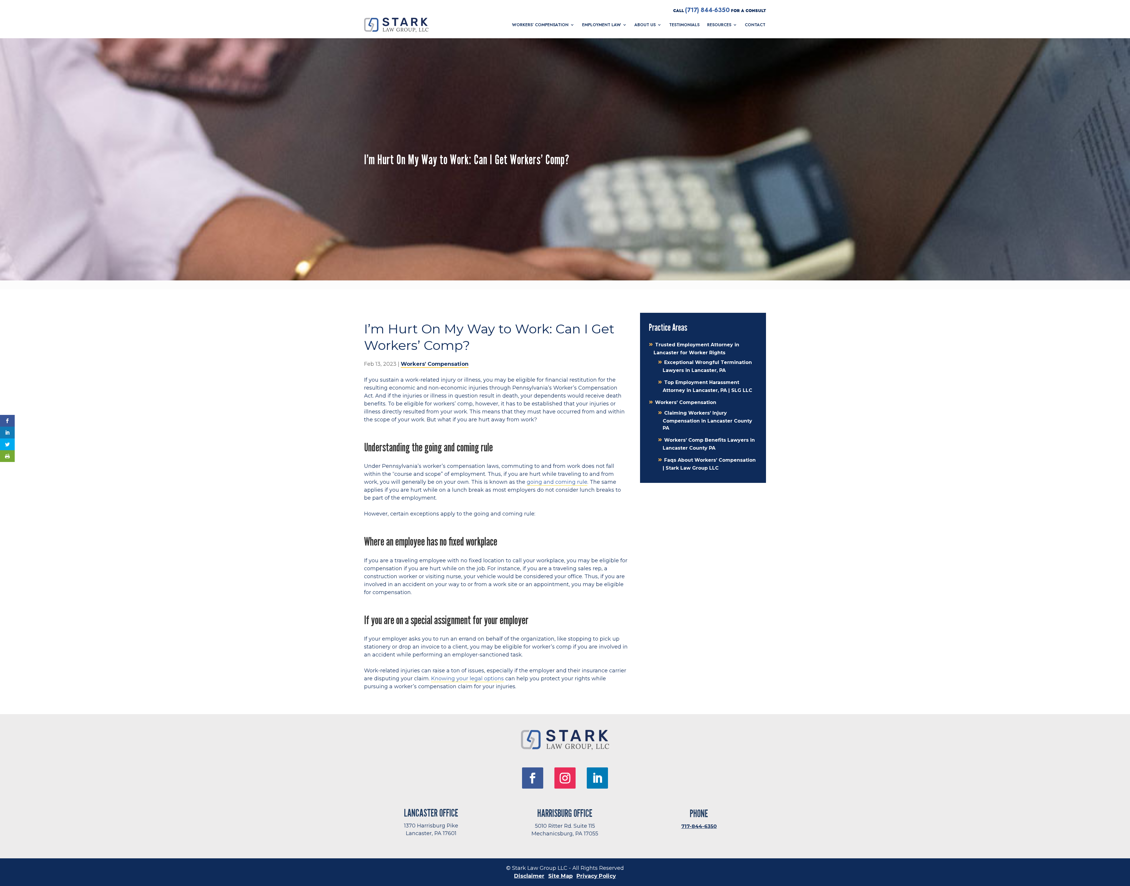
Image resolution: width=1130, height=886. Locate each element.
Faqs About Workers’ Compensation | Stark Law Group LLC (709, 464)
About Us (645, 25)
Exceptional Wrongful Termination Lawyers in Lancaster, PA (707, 366)
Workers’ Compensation (540, 25)
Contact (755, 25)
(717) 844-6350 (707, 10)
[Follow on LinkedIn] (597, 778)
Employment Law (601, 25)
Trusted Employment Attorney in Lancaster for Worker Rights (696, 348)
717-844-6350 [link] (699, 826)
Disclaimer (529, 876)
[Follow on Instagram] (565, 778)
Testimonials (684, 25)
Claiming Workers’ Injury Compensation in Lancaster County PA (707, 420)
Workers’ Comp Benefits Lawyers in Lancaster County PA (709, 444)
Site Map (560, 876)
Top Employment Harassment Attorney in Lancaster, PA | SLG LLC (707, 386)
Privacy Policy (596, 876)
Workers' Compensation (434, 364)
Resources (719, 25)
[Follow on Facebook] (532, 778)
